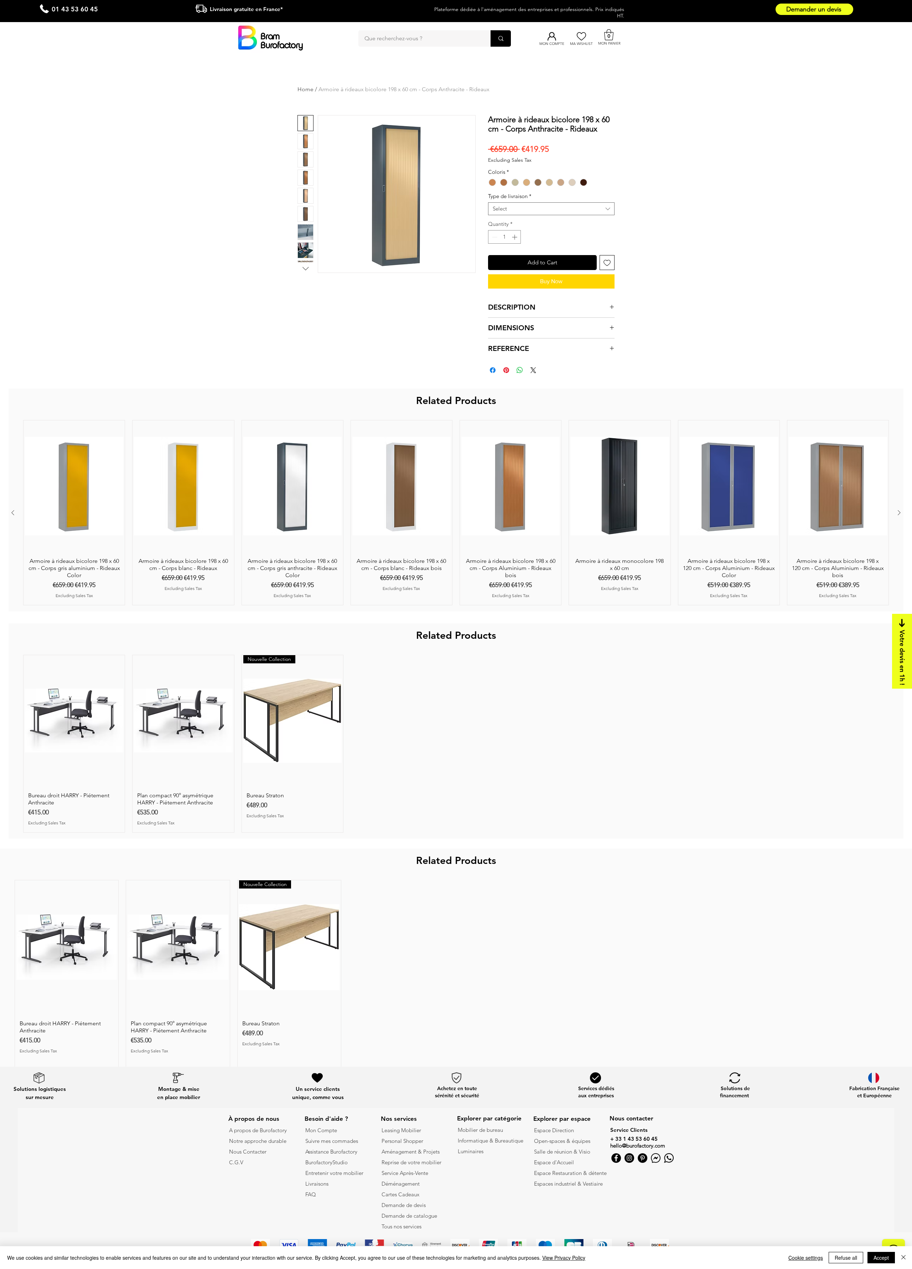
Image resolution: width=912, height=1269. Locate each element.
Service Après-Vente (405, 1173)
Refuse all (846, 1257)
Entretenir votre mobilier (334, 1173)
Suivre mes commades (331, 1141)
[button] (608, 34)
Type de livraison (510, 196)
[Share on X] (533, 370)
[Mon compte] (551, 36)
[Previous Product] (13, 512)
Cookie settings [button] (805, 1257)
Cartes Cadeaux (400, 1194)
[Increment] (515, 237)
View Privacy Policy (563, 1257)
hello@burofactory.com (637, 1145)
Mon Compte (321, 1130)
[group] (456, 512)
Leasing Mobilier (401, 1130)
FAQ (310, 1194)
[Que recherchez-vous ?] (501, 38)
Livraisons (316, 1183)
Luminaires (470, 1151)
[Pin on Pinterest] (506, 370)
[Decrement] (494, 237)
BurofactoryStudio (326, 1162)
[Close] (903, 1257)
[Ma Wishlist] (581, 36)
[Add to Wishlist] (607, 262)
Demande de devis (404, 1205)
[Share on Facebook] (492, 370)
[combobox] (551, 208)
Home (305, 89)
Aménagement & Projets (411, 1151)
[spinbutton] (505, 237)
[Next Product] (899, 512)
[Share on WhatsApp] (519, 370)
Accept (881, 1257)
